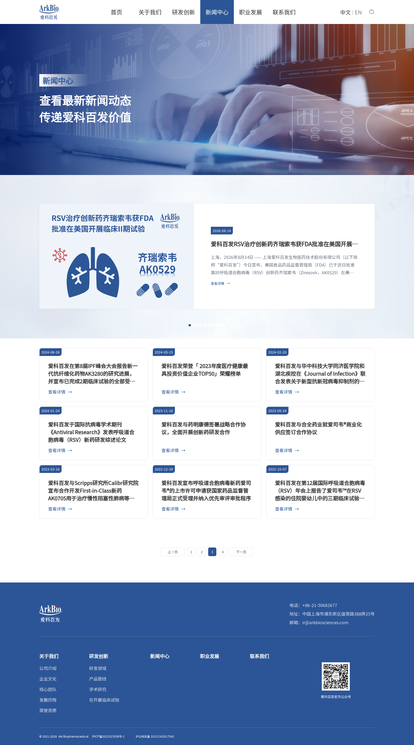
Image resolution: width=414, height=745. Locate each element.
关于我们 (149, 12)
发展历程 (48, 700)
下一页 (241, 551)
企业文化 (48, 678)
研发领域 (97, 668)
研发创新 (183, 12)
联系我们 (284, 12)
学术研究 (97, 689)
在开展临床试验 (104, 700)
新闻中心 (217, 12)
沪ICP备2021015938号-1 (108, 736)
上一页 (173, 551)
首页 (116, 12)
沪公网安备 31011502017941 (155, 736)
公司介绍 (48, 668)
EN (358, 12)
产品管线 (97, 678)
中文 (345, 12)
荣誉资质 (48, 710)
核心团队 (48, 689)
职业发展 (250, 12)
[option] (207, 256)
